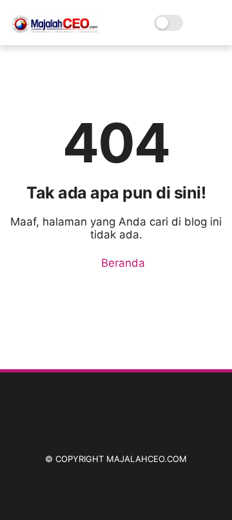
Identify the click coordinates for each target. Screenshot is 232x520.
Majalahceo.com (146, 459)
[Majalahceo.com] (55, 29)
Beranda (121, 262)
